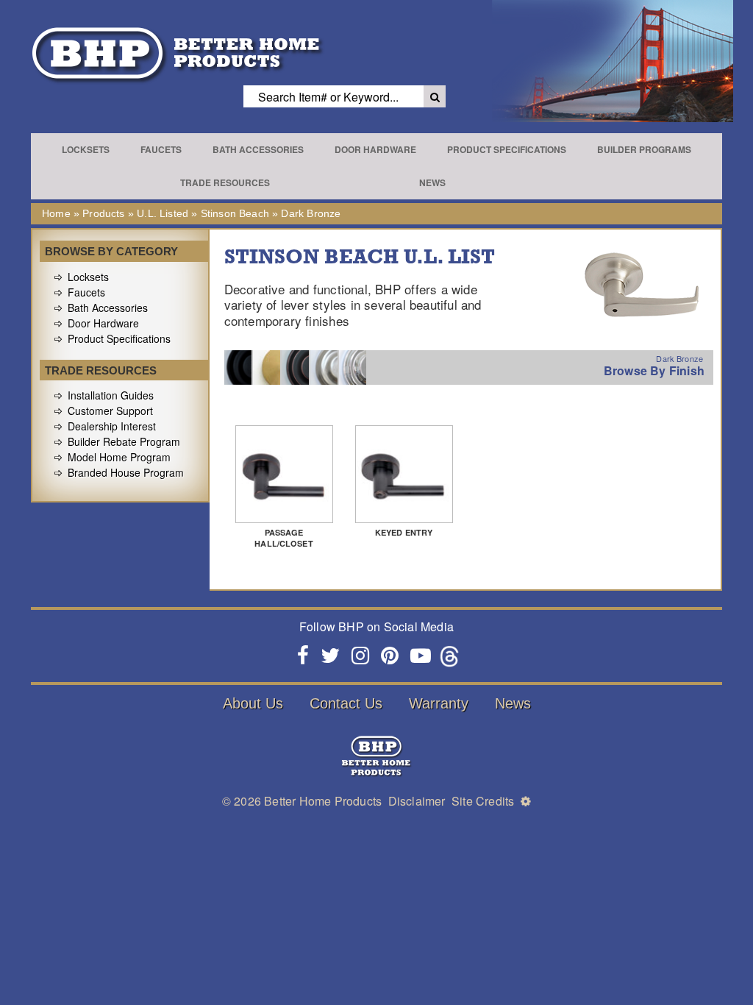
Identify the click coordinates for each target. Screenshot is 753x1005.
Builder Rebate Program (124, 441)
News (432, 182)
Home (56, 213)
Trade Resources (225, 182)
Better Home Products (323, 800)
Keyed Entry (404, 532)
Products (103, 213)
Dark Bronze (310, 213)
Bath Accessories (258, 149)
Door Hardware (375, 149)
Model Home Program (119, 457)
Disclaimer (417, 800)
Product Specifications (506, 149)
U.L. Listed (162, 213)
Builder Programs (644, 149)
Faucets (161, 149)
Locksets (86, 149)
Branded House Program (126, 472)
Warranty (438, 703)
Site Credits (483, 800)
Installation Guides (111, 395)
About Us (253, 703)
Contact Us (346, 703)
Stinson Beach (235, 213)
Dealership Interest (112, 426)
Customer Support (110, 410)
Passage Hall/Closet (283, 538)
